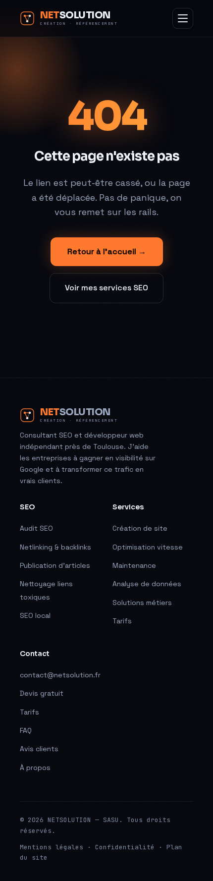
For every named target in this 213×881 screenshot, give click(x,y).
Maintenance (134, 565)
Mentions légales (51, 847)
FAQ (26, 730)
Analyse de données (146, 583)
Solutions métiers (142, 602)
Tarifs (122, 620)
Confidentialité (125, 847)
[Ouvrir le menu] (182, 18)
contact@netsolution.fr (60, 674)
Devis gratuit (41, 693)
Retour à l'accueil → (106, 251)
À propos (35, 767)
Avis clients (39, 748)
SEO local (35, 615)
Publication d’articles (55, 565)
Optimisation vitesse (147, 547)
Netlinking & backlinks (55, 547)
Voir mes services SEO (106, 287)
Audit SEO (36, 528)
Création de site (139, 528)
